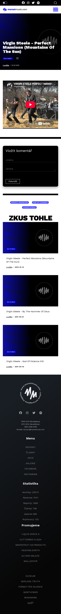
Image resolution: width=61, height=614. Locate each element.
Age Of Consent (40, 202)
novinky (30, 447)
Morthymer (30, 592)
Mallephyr (30, 561)
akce (31, 457)
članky (30, 452)
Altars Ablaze (30, 555)
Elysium (30, 576)
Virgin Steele (29, 207)
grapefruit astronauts (30, 545)
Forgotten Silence (30, 586)
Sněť (30, 603)
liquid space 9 (30, 534)
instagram (30, 474)
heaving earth (30, 550)
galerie (30, 463)
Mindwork (30, 597)
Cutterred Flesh (30, 539)
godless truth (30, 581)
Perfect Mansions (19, 202)
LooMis (6, 65)
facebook (30, 468)
